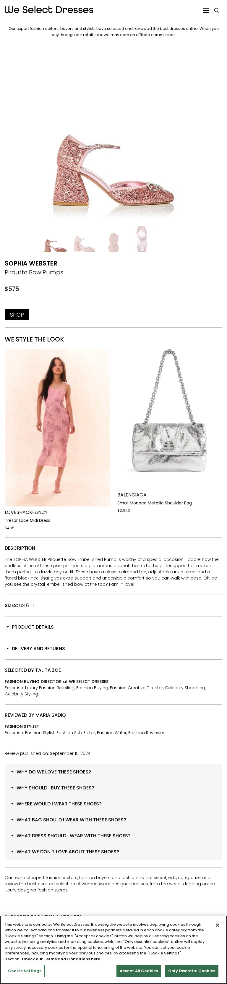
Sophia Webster (31, 263)
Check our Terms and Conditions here (61, 959)
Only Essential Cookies (191, 971)
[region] (113, 950)
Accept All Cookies (139, 971)
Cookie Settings (24, 971)
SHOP (17, 314)
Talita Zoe (48, 670)
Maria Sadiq (50, 715)
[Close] (217, 925)
